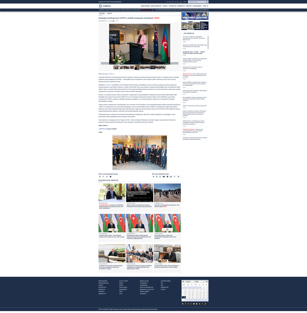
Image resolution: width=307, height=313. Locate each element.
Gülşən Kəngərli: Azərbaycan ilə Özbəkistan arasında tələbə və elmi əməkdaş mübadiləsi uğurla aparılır (195, 60)
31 (185, 299)
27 (197, 297)
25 (189, 297)
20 (197, 295)
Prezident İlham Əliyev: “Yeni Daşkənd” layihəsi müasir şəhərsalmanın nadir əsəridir (111, 236)
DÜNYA (121, 285)
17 (185, 295)
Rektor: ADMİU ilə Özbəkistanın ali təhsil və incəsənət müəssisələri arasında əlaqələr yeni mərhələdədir (195, 84)
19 (192, 295)
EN (170, 2)
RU (167, 2)
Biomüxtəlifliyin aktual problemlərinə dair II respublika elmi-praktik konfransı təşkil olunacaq (195, 99)
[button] (139, 44)
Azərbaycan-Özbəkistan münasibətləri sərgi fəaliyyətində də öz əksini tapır (195, 45)
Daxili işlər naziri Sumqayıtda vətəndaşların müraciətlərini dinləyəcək (195, 91)
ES (177, 2)
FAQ (162, 283)
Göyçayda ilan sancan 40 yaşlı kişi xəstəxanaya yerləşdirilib (192, 67)
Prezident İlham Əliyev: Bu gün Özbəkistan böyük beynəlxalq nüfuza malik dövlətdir (166, 266)
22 (203, 295)
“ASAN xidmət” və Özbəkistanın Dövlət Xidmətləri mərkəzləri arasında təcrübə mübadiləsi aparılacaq (193, 122)
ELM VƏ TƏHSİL (123, 281)
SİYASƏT (165, 6)
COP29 (109, 13)
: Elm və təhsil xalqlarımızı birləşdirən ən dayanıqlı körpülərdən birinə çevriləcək (195, 75)
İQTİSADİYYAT (173, 6)
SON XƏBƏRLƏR (189, 33)
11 (189, 292)
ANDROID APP (164, 287)
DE (173, 2)
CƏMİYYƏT (189, 6)
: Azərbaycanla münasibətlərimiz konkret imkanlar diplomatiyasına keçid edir (193, 131)
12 (192, 292)
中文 (184, 2)
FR (175, 2)
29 (203, 297)
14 (200, 292)
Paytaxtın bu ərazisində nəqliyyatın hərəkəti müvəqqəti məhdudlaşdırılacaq (195, 138)
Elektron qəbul (166, 281)
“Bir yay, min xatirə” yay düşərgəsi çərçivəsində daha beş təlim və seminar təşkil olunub (194, 38)
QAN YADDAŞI (123, 287)
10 (185, 292)
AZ (165, 2)
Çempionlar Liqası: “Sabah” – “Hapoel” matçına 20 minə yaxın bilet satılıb (194, 52)
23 (207, 295)
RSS (162, 285)
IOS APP (163, 289)
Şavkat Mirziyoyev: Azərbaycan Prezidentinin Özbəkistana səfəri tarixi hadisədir (165, 237)
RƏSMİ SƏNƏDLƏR (156, 6)
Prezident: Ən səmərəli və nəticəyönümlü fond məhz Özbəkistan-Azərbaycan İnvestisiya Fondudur (110, 267)
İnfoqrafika (123, 289)
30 (207, 297)
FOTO (120, 293)
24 (185, 297)
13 (197, 292)
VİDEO (204, 6)
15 (203, 292)
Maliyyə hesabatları (146, 287)
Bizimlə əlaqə (144, 281)
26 (192, 297)
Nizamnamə (143, 285)
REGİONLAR (101, 289)
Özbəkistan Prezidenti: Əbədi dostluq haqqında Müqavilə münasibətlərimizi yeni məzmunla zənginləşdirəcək (139, 237)
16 (207, 292)
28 (200, 297)
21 (200, 295)
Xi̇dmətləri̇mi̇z (144, 291)
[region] (196, 88)
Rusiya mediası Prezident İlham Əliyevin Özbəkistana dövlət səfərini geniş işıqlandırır (139, 205)
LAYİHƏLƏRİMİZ (196, 6)
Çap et (111, 21)
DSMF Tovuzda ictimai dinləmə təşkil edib (194, 106)
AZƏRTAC (111, 74)
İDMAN (121, 283)
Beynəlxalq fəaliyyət (147, 289)
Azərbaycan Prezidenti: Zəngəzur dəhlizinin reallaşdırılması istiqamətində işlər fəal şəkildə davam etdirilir (139, 267)
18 (189, 295)
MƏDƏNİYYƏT (181, 6)
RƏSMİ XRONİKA (145, 6)
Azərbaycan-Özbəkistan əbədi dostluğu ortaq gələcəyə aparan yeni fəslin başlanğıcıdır (111, 206)
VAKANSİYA (143, 293)
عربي (180, 2)
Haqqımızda (143, 283)
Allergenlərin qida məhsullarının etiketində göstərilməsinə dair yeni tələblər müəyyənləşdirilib (166, 9)
